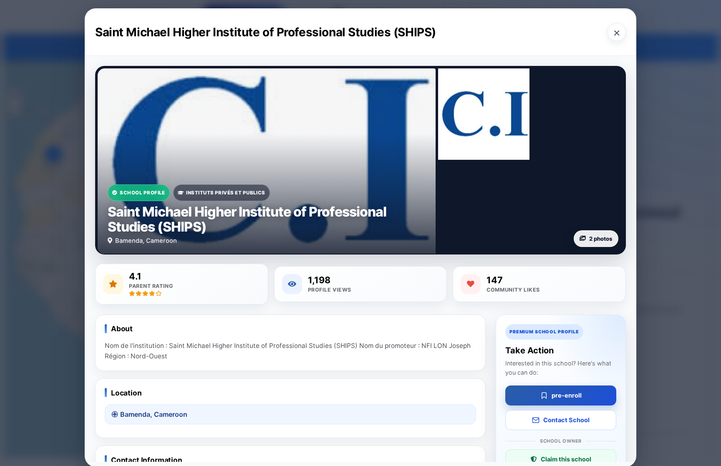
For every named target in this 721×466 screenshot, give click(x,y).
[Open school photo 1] (267, 161)
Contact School (566, 420)
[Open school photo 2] (483, 114)
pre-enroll (567, 395)
